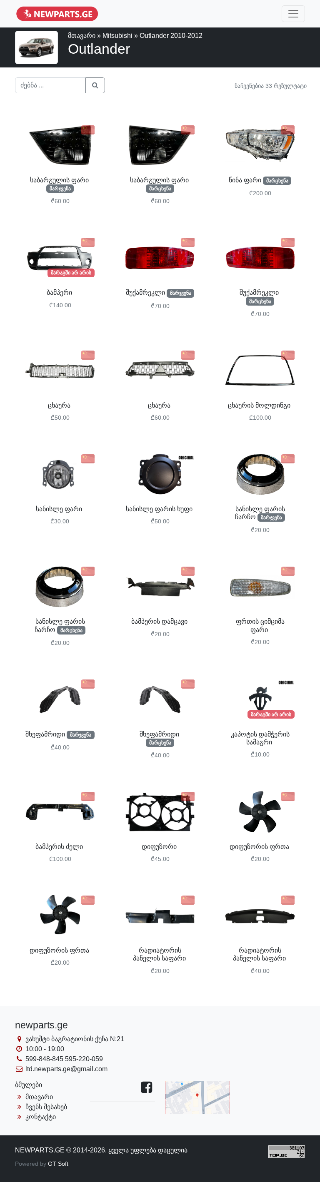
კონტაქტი (40, 1116)
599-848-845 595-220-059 (63, 1059)
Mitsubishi (117, 35)
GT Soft (58, 1163)
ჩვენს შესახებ (45, 1106)
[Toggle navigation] (293, 13)
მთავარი (81, 35)
